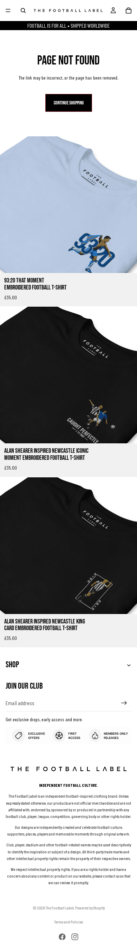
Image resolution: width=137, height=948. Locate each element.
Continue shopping (69, 103)
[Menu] (8, 10)
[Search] (23, 10)
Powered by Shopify (90, 907)
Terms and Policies (68, 921)
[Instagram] (75, 937)
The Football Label (59, 907)
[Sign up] (124, 703)
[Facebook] (62, 937)
